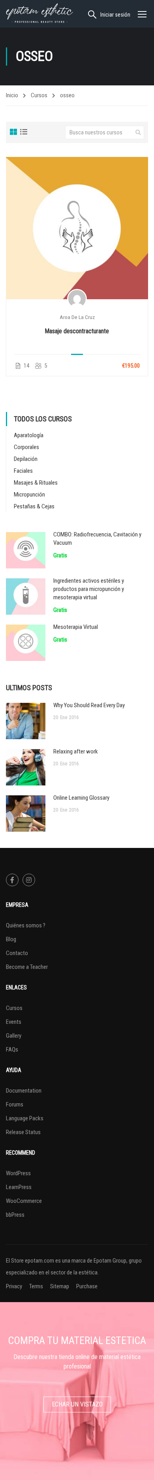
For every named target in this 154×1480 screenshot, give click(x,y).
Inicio (12, 95)
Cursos (39, 95)
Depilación (26, 458)
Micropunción (29, 494)
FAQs (12, 1049)
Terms (36, 1286)
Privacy (14, 1286)
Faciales (23, 470)
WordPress (18, 1173)
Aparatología (28, 435)
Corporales (26, 447)
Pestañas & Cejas (34, 506)
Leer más (77, 227)
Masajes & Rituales (36, 482)
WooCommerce (24, 1200)
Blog (11, 939)
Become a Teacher (27, 966)
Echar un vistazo (77, 1404)
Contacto (17, 953)
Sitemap (59, 1286)
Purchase (87, 1286)
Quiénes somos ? (25, 925)
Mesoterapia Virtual (75, 627)
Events (13, 1021)
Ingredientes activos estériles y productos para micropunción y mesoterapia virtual (88, 589)
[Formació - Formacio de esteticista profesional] (39, 14)
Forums (14, 1104)
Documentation (23, 1090)
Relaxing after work (75, 751)
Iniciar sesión (115, 14)
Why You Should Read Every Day (89, 705)
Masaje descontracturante (77, 331)
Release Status (23, 1132)
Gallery (13, 1035)
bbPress (15, 1214)
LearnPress (19, 1187)
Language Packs (24, 1118)
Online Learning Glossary (81, 797)
